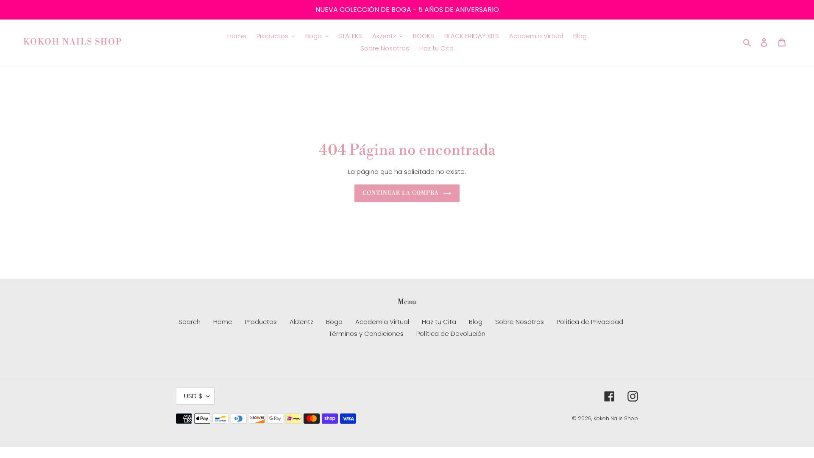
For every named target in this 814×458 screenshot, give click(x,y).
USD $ (193, 395)
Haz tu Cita (439, 321)
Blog (475, 321)
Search (189, 321)
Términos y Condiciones (366, 333)
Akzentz (301, 321)
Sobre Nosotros (519, 321)
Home (222, 321)
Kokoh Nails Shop (73, 42)
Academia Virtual (382, 321)
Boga (334, 321)
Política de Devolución (450, 333)
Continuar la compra (400, 193)
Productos (261, 321)
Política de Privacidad (590, 321)
